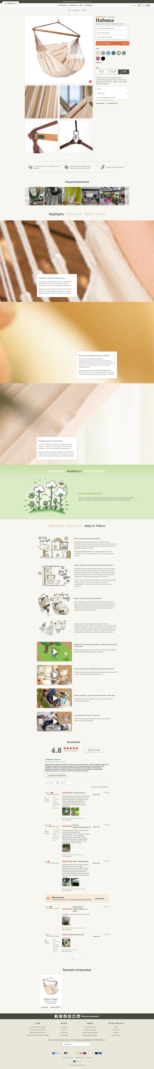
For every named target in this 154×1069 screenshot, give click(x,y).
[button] (77, 1)
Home (69, 10)
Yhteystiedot (64, 1035)
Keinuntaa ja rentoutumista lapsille (38, 1035)
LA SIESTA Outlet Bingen (38, 1027)
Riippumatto (62, 5)
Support (134, 5)
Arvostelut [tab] (73, 742)
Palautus (64, 1030)
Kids (81, 5)
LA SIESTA (82, 1065)
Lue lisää (78, 843)
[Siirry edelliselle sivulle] (71, 959)
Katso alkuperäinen (66, 820)
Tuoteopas (64, 1032)
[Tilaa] (89, 1044)
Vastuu (116, 1027)
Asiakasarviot (116, 1035)
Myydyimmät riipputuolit (38, 1032)
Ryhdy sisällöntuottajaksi (90, 1032)
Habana (84, 10)
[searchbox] (50, 783)
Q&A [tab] (85, 742)
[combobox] (67, 782)
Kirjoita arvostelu (94, 750)
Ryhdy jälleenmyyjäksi (90, 1035)
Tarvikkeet (88, 5)
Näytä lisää (96, 794)
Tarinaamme (116, 1030)
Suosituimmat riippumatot (38, 1030)
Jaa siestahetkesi (90, 1027)
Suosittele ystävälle (90, 1030)
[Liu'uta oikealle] (138, 496)
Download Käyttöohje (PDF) (106, 97)
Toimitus (64, 1027)
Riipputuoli (73, 5)
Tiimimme (116, 1032)
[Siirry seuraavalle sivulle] (82, 959)
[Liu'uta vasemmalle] (15, 496)
